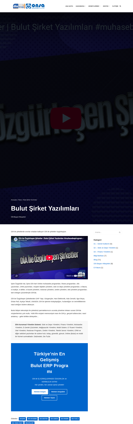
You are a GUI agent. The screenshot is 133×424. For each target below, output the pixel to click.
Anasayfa (14, 200)
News (20, 200)
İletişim (115, 6)
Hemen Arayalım (58, 392)
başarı (22, 419)
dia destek (44, 419)
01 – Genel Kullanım (102, 244)
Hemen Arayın (40, 392)
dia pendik (65, 419)
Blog (95, 260)
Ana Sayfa (69, 6)
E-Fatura (97, 268)
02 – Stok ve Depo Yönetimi (104, 248)
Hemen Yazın (49, 398)
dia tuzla (75, 419)
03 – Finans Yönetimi (102, 252)
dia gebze (54, 419)
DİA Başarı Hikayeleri (18, 217)
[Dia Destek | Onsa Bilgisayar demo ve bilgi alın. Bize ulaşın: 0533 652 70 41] (28, 6)
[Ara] (120, 6)
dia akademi (32, 419)
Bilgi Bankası (99, 256)
